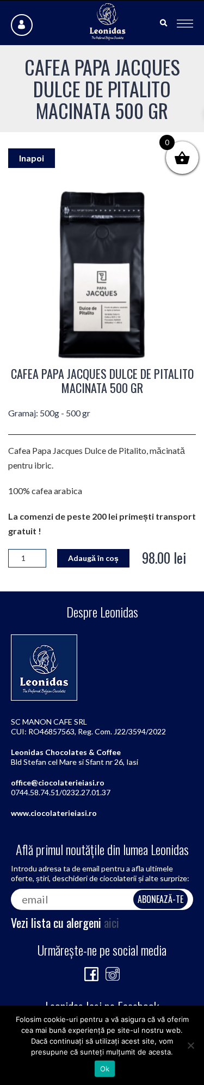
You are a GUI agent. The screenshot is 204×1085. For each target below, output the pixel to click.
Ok (105, 1068)
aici (111, 922)
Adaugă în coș (93, 558)
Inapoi (31, 158)
